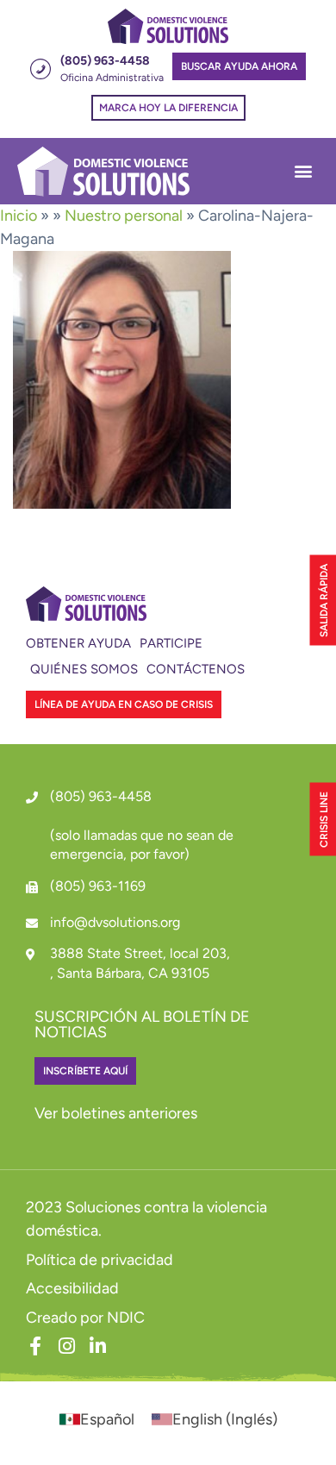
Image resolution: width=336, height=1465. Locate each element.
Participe (171, 643)
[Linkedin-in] (97, 1346)
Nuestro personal (124, 215)
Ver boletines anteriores (115, 1113)
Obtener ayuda (78, 643)
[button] (302, 171)
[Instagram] (66, 1346)
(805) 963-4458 (101, 796)
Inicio (18, 215)
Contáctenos (195, 669)
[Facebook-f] (35, 1346)
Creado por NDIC (85, 1317)
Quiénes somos (84, 669)
